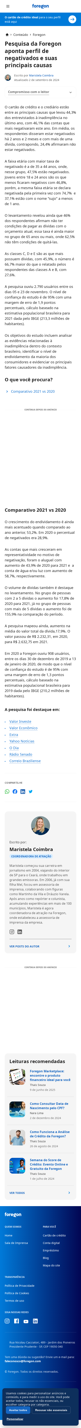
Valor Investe (20, 721)
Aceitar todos (18, 1410)
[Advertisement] (40, 455)
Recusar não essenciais (51, 1410)
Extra (13, 734)
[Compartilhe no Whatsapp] (7, 791)
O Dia (14, 747)
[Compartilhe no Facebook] (15, 791)
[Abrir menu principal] (8, 6)
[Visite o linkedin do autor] (19, 931)
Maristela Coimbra (41, 75)
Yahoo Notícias (21, 741)
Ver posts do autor (24, 946)
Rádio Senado (20, 754)
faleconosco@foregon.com (23, 1361)
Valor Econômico (23, 728)
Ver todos (17, 1193)
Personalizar (15, 1419)
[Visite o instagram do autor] (11, 931)
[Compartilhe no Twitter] (30, 791)
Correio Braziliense (25, 760)
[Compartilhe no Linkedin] (22, 791)
